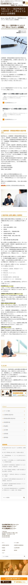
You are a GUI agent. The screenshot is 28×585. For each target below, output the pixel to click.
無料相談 (6, 437)
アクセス (6, 582)
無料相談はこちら (20, 582)
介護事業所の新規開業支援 (18, 545)
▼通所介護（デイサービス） (9, 273)
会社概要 (3, 550)
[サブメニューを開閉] (24, 411)
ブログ (3, 552)
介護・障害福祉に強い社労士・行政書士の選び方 (14, 452)
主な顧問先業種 (16, 547)
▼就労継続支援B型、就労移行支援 (11, 277)
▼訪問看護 (5, 270)
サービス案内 (16, 542)
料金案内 (6, 426)
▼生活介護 (5, 275)
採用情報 (6, 433)
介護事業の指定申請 (5, 545)
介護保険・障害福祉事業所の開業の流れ (15, 185)
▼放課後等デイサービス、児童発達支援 (12, 279)
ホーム (3, 542)
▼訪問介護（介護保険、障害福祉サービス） (13, 268)
